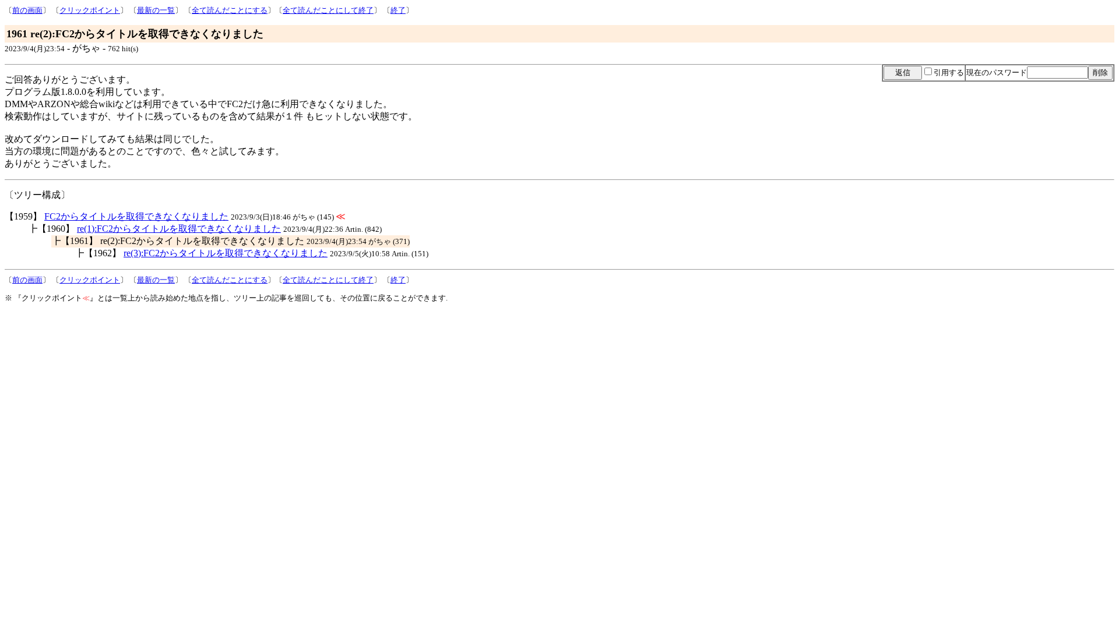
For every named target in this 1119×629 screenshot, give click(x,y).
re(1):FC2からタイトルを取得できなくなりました (179, 229)
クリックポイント (89, 10)
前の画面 (27, 10)
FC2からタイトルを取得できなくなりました (136, 216)
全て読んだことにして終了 (328, 10)
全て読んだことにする (230, 10)
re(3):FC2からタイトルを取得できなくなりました (226, 253)
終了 (398, 10)
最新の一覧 (156, 10)
